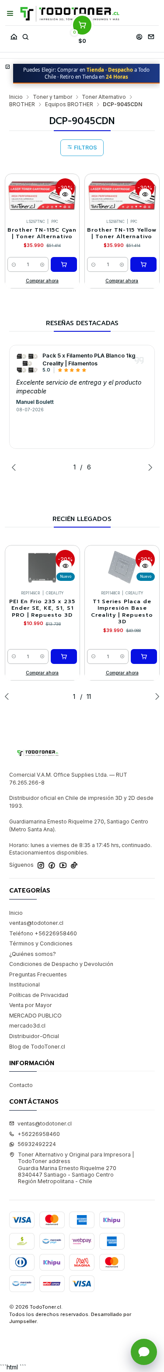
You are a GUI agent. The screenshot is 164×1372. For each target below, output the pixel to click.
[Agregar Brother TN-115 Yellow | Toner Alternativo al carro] (143, 264)
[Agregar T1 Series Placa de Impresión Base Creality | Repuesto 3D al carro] (144, 656)
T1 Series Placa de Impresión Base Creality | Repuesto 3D (122, 611)
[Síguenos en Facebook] (52, 865)
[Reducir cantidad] (14, 264)
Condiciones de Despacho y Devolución (61, 964)
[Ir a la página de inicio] (69, 14)
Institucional (24, 984)
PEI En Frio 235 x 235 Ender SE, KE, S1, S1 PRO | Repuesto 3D (42, 608)
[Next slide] (148, 467)
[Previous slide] (15, 467)
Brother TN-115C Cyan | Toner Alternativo (42, 233)
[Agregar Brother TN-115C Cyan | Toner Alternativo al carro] (64, 264)
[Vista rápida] (65, 194)
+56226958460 (38, 1134)
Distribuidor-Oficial (34, 1036)
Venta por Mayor (30, 1005)
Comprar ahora (42, 280)
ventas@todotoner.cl (36, 923)
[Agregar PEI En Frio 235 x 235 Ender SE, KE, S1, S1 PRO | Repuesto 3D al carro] (64, 656)
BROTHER (22, 104)
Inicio (16, 97)
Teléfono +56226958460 (43, 933)
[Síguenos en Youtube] (63, 865)
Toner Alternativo (104, 97)
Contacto (21, 1085)
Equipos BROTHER (69, 104)
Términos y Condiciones (41, 943)
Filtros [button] (85, 147)
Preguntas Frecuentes (38, 974)
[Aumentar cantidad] (42, 264)
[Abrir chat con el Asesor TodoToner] (144, 1352)
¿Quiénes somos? (32, 954)
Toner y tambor (52, 97)
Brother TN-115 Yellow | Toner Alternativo (122, 233)
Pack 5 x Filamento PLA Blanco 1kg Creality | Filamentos (88, 359)
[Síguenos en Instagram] (41, 865)
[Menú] (10, 13)
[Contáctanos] (150, 35)
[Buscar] (25, 35)
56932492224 (36, 1144)
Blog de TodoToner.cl (37, 1046)
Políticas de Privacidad (38, 995)
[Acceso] (139, 35)
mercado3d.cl (27, 1025)
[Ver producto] (27, 363)
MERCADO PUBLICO (35, 1015)
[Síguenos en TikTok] (74, 865)
